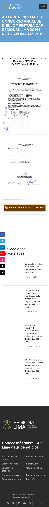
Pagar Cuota (32, 463)
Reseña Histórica (34, 456)
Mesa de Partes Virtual (9, 458)
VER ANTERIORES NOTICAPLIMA (26, 207)
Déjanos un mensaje (11, 479)
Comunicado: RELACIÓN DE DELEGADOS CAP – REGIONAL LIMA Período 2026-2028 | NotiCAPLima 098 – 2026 (33, 333)
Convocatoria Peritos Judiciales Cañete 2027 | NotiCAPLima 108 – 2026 (33, 268)
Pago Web (31, 479)
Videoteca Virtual (10, 463)
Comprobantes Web (11, 475)
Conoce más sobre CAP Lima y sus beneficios (22, 445)
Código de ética (34, 468)
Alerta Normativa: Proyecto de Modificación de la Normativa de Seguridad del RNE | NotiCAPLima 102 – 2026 (32, 298)
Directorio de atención (8, 469)
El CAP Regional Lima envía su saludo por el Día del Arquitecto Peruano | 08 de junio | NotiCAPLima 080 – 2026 (33, 367)
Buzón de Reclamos (35, 475)
